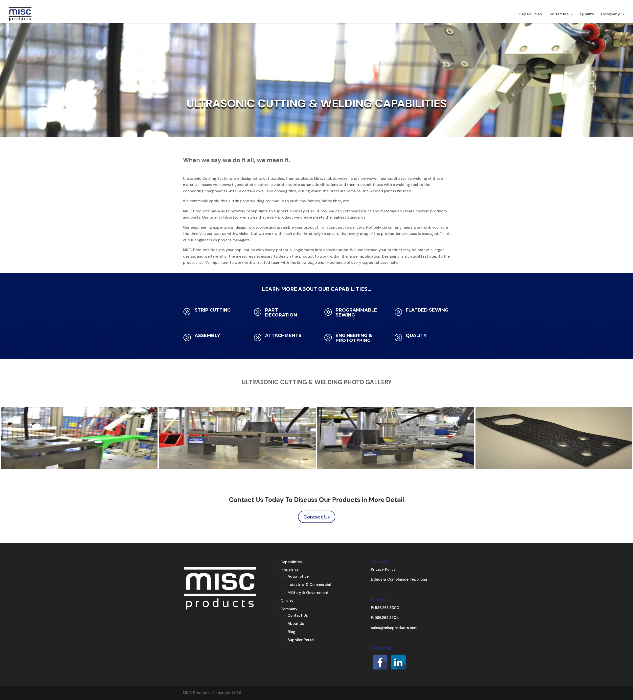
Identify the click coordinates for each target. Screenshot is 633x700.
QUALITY (416, 335)
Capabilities (530, 14)
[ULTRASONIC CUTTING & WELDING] (79, 467)
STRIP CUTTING (213, 310)
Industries (558, 14)
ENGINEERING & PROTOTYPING (354, 338)
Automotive (298, 576)
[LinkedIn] (398, 662)
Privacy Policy (383, 569)
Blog (291, 631)
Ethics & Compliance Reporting (399, 579)
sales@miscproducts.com (394, 627)
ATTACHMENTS (283, 335)
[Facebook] (380, 662)
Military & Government (308, 592)
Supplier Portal (301, 639)
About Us (296, 623)
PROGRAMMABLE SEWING (356, 312)
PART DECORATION (281, 312)
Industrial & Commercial (309, 584)
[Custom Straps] (553, 467)
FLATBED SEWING (427, 310)
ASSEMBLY (207, 335)
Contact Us (316, 517)
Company (610, 14)
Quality (587, 14)
